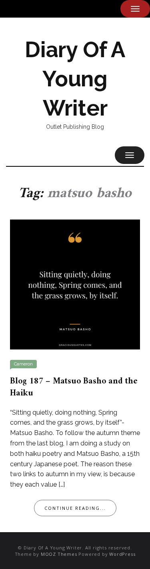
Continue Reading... (75, 508)
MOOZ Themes (59, 554)
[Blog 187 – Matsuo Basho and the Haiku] (75, 284)
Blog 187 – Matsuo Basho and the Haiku (74, 387)
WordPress (122, 554)
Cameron (23, 364)
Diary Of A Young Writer (75, 79)
